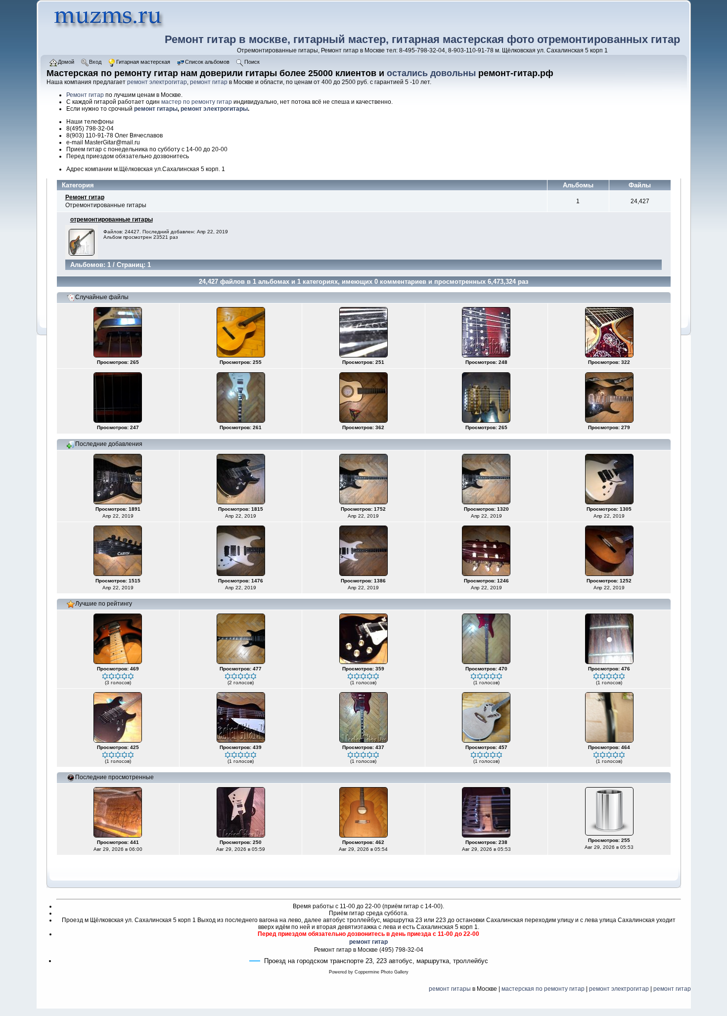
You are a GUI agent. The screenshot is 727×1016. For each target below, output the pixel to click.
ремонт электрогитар (157, 82)
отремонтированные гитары (111, 219)
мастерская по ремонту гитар (543, 988)
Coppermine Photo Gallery (382, 972)
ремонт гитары (156, 108)
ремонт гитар (208, 82)
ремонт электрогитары (214, 108)
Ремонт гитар (85, 94)
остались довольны (431, 73)
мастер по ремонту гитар (196, 101)
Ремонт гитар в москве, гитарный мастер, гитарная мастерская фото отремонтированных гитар (422, 39)
